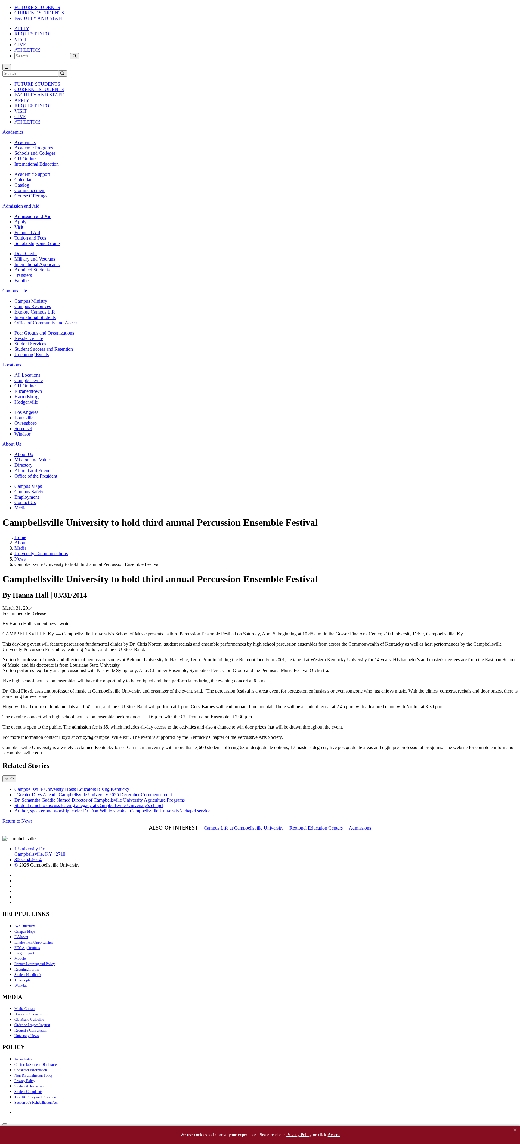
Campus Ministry (30, 301)
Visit (18, 227)
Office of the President (35, 476)
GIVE (20, 44)
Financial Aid (27, 232)
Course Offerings (30, 195)
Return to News (17, 821)
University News (26, 1036)
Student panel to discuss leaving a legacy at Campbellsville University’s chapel (88, 805)
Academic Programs (33, 147)
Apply (20, 221)
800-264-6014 (28, 859)
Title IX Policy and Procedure (35, 1097)
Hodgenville (26, 402)
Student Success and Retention (43, 349)
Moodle (20, 958)
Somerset (23, 428)
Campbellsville (28, 380)
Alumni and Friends (33, 470)
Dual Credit (25, 253)
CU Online (25, 158)
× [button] (515, 1129)
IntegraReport (24, 953)
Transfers (23, 275)
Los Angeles (26, 412)
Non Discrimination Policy (33, 1075)
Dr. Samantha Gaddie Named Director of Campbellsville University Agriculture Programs (99, 800)
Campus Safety (28, 491)
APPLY (21, 28)
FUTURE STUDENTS (37, 7)
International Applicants (37, 264)
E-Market (21, 937)
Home (20, 537)
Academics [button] (12, 132)
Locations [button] (11, 364)
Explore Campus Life (34, 311)
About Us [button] (11, 444)
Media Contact (24, 1009)
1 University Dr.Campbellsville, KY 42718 (39, 851)
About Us (23, 454)
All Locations (27, 375)
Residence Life (28, 338)
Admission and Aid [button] (20, 206)
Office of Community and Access (46, 322)
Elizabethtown (28, 391)
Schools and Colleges (34, 153)
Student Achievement (29, 1086)
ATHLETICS (27, 50)
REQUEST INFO (31, 33)
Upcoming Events (31, 354)
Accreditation (23, 1059)
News (20, 558)
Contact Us (25, 502)
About (20, 542)
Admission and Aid (32, 216)
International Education (36, 164)
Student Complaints (28, 1092)
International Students (35, 317)
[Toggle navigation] (6, 67)
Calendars (23, 179)
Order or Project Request (32, 1025)
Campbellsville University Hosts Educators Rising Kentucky (71, 789)
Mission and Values (32, 459)
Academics (25, 142)
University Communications (41, 553)
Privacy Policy (24, 1081)
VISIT (20, 39)
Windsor (22, 433)
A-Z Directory (24, 926)
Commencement (29, 190)
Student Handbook (27, 975)
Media (20, 507)
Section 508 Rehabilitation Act (35, 1102)
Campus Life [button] (14, 290)
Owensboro (25, 423)
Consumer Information (30, 1070)
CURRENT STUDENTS (39, 12)
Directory (23, 465)
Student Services (30, 343)
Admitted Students (32, 269)
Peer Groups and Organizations (44, 332)
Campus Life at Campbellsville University (243, 827)
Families (22, 280)
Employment (26, 497)
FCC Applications (27, 948)
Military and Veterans (34, 259)
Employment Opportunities (33, 942)
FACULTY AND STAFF (39, 18)
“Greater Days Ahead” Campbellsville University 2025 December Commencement (93, 794)
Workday (20, 985)
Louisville (23, 417)
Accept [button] (334, 1135)
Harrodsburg (26, 396)
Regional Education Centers (316, 827)
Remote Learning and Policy (34, 964)
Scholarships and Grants (37, 243)
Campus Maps (28, 486)
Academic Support (32, 174)
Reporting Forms (26, 969)
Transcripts (22, 980)
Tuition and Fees (30, 237)
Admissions (360, 827)
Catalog (21, 185)
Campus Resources (32, 306)
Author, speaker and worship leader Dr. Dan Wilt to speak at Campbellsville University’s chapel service (112, 810)
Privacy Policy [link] (298, 1135)
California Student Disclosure (35, 1065)
